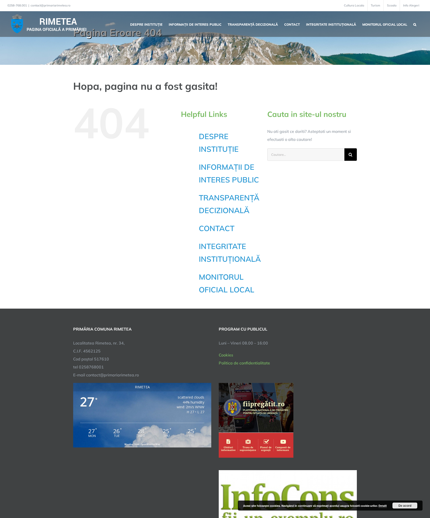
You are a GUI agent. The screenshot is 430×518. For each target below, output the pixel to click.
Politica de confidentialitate (244, 362)
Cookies (226, 354)
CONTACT (216, 228)
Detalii (382, 506)
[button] (414, 24)
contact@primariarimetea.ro (50, 5)
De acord (404, 505)
